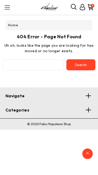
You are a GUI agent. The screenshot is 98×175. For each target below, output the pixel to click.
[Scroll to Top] (87, 154)
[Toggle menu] (7, 7)
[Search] (74, 7)
